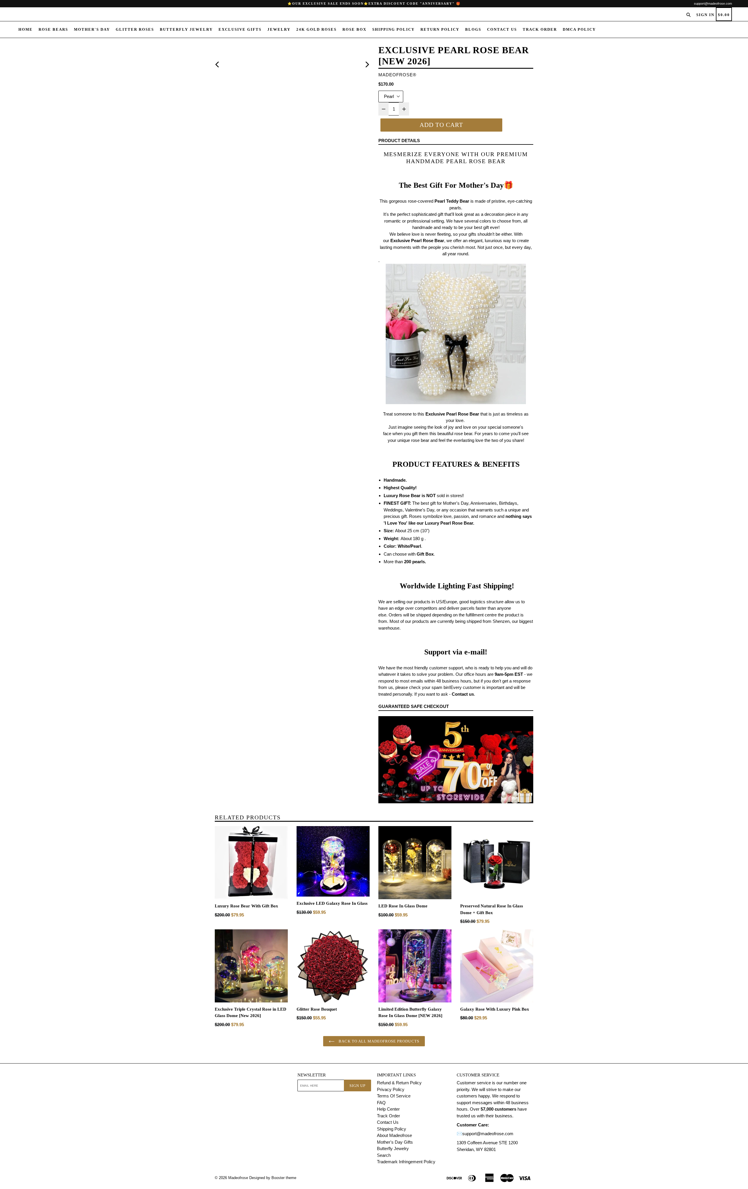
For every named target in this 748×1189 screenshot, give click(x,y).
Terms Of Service (394, 1095)
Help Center (388, 1109)
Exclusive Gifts (240, 29)
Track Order (540, 29)
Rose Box (354, 29)
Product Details (399, 140)
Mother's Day (92, 29)
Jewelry (278, 29)
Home (25, 29)
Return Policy (439, 29)
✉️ (459, 1133)
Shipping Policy (393, 29)
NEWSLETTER (311, 1075)
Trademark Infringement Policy (406, 1161)
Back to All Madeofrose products (378, 1041)
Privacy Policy (390, 1089)
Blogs (473, 29)
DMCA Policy (579, 29)
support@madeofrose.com (713, 3)
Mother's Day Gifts (395, 1142)
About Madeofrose (394, 1135)
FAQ (381, 1102)
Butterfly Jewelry (186, 29)
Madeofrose (238, 1178)
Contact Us (502, 29)
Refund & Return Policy (399, 1082)
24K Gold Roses (316, 29)
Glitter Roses (135, 29)
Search (384, 1155)
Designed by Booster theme (272, 1178)
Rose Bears (53, 29)
